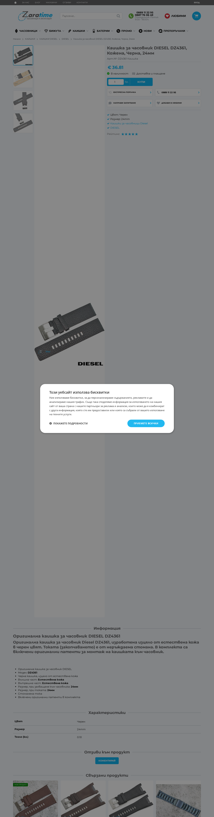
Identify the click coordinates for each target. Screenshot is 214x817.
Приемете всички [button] (146, 423)
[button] (68, 423)
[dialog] (107, 408)
